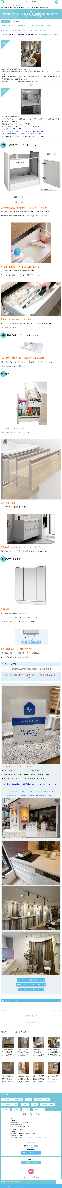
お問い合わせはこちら (10, 1001)
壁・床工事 (5, 1109)
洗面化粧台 (18, 5)
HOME (2, 5)
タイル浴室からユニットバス (10, 1104)
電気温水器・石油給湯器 (47, 1104)
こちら (40, 778)
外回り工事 (26, 1109)
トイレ (34, 1104)
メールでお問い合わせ (32, 1152)
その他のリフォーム (39, 1109)
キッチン (28, 1099)
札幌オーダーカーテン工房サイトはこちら (29, 985)
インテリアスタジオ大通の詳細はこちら (29, 980)
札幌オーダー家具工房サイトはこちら (29, 990)
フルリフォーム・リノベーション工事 (12, 1099)
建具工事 (16, 1109)
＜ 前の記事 (4, 1010)
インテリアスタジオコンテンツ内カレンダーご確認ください (36, 1137)
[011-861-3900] (56, 2)
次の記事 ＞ (57, 1010)
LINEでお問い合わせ (17, 1186)
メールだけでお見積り (6, 1186)
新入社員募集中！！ (31, 1162)
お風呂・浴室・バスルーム (42, 1099)
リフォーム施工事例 (10, 5)
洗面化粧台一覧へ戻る (31, 1016)
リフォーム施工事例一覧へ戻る (31, 1022)
